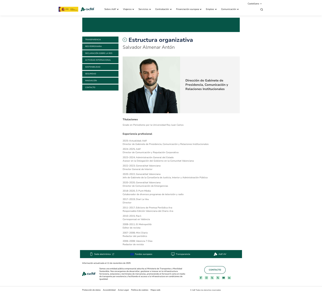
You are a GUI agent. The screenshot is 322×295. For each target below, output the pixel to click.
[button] (125, 40)
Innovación (91, 80)
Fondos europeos (143, 254)
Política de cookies (139, 290)
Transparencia (93, 39)
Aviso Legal (123, 290)
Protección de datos (91, 290)
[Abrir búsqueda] (261, 9)
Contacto (90, 87)
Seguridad (90, 73)
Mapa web (155, 290)
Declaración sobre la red (98, 53)
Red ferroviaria (93, 46)
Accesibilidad (109, 290)
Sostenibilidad (92, 67)
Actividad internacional (98, 60)
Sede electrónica (104, 254)
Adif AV (222, 254)
